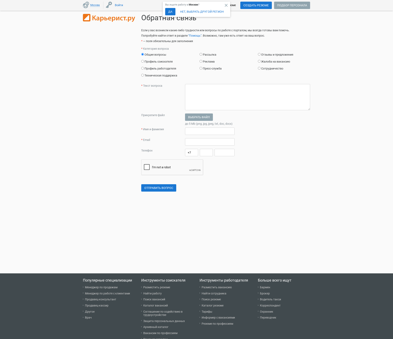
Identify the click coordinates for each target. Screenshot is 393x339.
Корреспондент (270, 305)
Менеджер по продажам (101, 287)
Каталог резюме (213, 305)
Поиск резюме (211, 299)
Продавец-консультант (100, 299)
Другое (90, 311)
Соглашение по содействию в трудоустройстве (163, 313)
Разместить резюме (156, 287)
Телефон (146, 150)
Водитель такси (270, 299)
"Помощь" (194, 35)
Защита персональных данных (164, 321)
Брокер (265, 293)
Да (170, 11)
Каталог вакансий (155, 305)
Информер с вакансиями (218, 317)
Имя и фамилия (152, 129)
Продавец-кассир (96, 305)
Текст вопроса (151, 85)
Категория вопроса (155, 48)
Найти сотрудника (214, 293)
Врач (88, 317)
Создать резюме (256, 5)
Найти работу (152, 293)
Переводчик (268, 317)
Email (145, 139)
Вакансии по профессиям (160, 333)
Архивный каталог (155, 327)
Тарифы (207, 311)
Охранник (266, 311)
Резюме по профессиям (217, 323)
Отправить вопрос (158, 188)
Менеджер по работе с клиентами (107, 293)
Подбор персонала (292, 5)
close (226, 5)
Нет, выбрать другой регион (202, 11)
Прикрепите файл (153, 115)
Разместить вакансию (217, 287)
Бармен (265, 287)
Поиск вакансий (154, 299)
